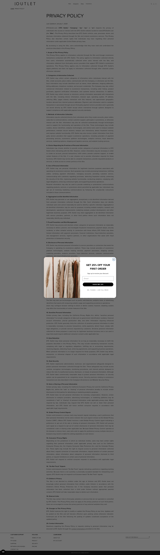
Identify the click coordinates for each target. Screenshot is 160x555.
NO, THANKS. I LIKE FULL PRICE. (98, 290)
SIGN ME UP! (98, 284)
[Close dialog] (113, 259)
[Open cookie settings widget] (3, 552)
